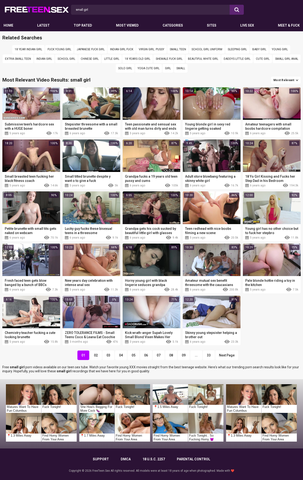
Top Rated (83, 25)
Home (8, 25)
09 (184, 355)
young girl (280, 49)
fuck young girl (59, 49)
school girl (66, 58)
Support (101, 459)
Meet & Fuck (289, 25)
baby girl (259, 49)
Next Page (227, 355)
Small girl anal (286, 58)
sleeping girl (237, 49)
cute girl (263, 58)
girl (168, 68)
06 (146, 355)
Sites (211, 25)
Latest (43, 25)
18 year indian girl (28, 49)
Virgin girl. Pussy (151, 49)
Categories (173, 25)
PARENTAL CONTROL (193, 459)
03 (108, 355)
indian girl (44, 58)
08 (171, 355)
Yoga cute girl (149, 68)
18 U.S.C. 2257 (154, 459)
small (180, 68)
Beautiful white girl (203, 58)
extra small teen (18, 58)
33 (209, 355)
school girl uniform (207, 49)
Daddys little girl (237, 58)
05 (133, 355)
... (196, 355)
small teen (178, 49)
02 (96, 355)
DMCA (126, 459)
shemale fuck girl (169, 58)
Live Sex (247, 25)
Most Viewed (127, 25)
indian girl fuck (121, 49)
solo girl (125, 68)
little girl (111, 58)
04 (121, 355)
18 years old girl (137, 58)
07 (158, 355)
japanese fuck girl (91, 49)
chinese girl (90, 58)
